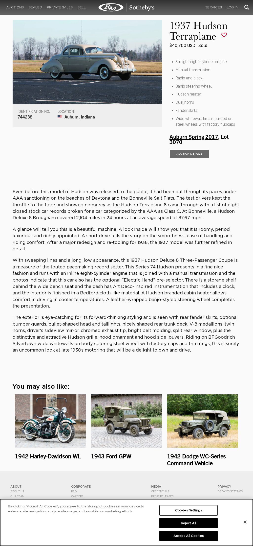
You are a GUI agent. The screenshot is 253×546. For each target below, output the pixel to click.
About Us (17, 491)
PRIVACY (224, 486)
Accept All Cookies (188, 536)
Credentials (160, 491)
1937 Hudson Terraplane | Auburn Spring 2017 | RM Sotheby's (126, 7)
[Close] (245, 522)
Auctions (15, 7)
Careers (77, 496)
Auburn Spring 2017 (193, 136)
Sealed (35, 7)
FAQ (74, 491)
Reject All (188, 523)
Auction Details (189, 153)
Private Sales (60, 7)
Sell (82, 7)
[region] (126, 522)
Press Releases (162, 496)
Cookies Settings (230, 491)
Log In (232, 7)
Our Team (17, 496)
